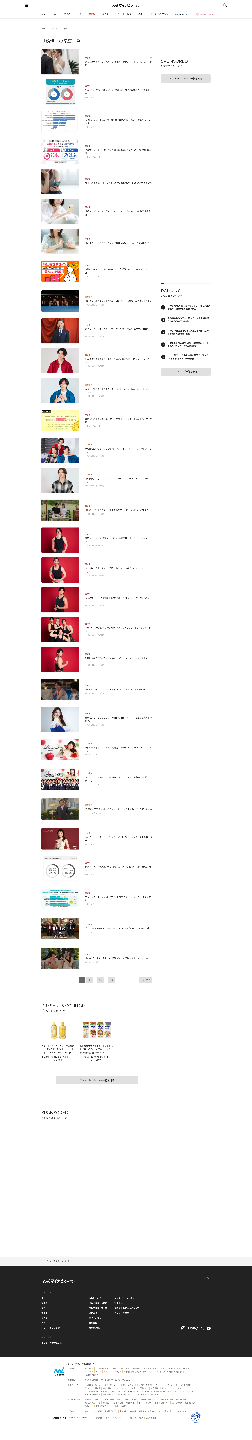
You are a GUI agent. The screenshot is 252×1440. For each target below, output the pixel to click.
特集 (140, 14)
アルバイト (89, 1372)
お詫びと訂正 (95, 1328)
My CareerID (146, 1391)
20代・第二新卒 (122, 1400)
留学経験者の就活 (103, 1368)
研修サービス (90, 1411)
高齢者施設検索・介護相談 (147, 1394)
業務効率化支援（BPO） (107, 1411)
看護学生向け (118, 1368)
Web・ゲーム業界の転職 (104, 1400)
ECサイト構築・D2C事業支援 (96, 1391)
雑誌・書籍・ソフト (111, 1388)
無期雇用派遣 (190, 1403)
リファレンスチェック (183, 1411)
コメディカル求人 (146, 1403)
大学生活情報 (185, 1385)
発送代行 (123, 1411)
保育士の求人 (177, 1403)
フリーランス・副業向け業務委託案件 (169, 1372)
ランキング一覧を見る (185, 371)
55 (111, 980)
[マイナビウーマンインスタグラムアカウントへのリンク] (183, 1328)
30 (100, 980)
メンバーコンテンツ (159, 14)
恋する (92, 14)
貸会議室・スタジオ (147, 1411)
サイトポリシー (96, 1318)
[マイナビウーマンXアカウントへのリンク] (202, 1328)
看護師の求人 (131, 1403)
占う (118, 14)
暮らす (105, 14)
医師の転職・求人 (162, 1403)
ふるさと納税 (115, 1391)
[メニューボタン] (27, 5)
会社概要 (99, 1418)
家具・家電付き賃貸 (92, 1394)
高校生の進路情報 (92, 1380)
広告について (95, 1298)
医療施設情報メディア (163, 1391)
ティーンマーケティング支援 (166, 1385)
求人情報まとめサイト (93, 1385)
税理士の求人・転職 (92, 1403)
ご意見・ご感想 (121, 1313)
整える (67, 14)
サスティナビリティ (119, 1418)
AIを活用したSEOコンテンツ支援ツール (119, 1394)
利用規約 (118, 1303)
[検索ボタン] (225, 5)
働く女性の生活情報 (92, 1388)
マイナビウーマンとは (124, 1298)
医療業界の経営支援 (104, 1406)
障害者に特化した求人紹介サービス (138, 1372)
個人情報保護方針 (152, 1418)
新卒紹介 (135, 1400)
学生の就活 (89, 1368)
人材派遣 (88, 1400)
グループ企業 (138, 1418)
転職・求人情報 (150, 1368)
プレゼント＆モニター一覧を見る (96, 1080)
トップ (42, 14)
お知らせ (93, 1313)
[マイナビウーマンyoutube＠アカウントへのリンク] (208, 1328)
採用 (130, 1418)
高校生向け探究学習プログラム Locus (116, 1380)
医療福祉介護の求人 (92, 1375)
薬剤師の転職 (118, 1403)
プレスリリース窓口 (98, 1303)
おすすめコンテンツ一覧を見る (185, 78)
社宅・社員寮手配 (165, 1411)
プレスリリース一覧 (98, 1308)
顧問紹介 (106, 1403)
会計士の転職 (181, 1400)
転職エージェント (148, 1400)
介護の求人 (89, 1406)
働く (55, 14)
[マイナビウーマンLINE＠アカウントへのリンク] (193, 1328)
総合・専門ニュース (112, 1385)
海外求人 (162, 1368)
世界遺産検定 (143, 1388)
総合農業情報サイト (159, 1388)
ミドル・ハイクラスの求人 (179, 1368)
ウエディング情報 (128, 1388)
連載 (129, 14)
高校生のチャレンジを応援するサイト (138, 1385)
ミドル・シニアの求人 (112, 1372)
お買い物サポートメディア (184, 1391)
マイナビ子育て (175, 1388)
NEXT (145, 980)
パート (98, 1372)
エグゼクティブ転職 (165, 1400)
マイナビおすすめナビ (51, 1343)
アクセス (107, 1418)
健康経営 (133, 1411)
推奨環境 (93, 1323)
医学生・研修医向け (133, 1368)
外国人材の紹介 (120, 1406)
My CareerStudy (131, 1391)
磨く (79, 14)
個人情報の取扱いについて (126, 1308)
